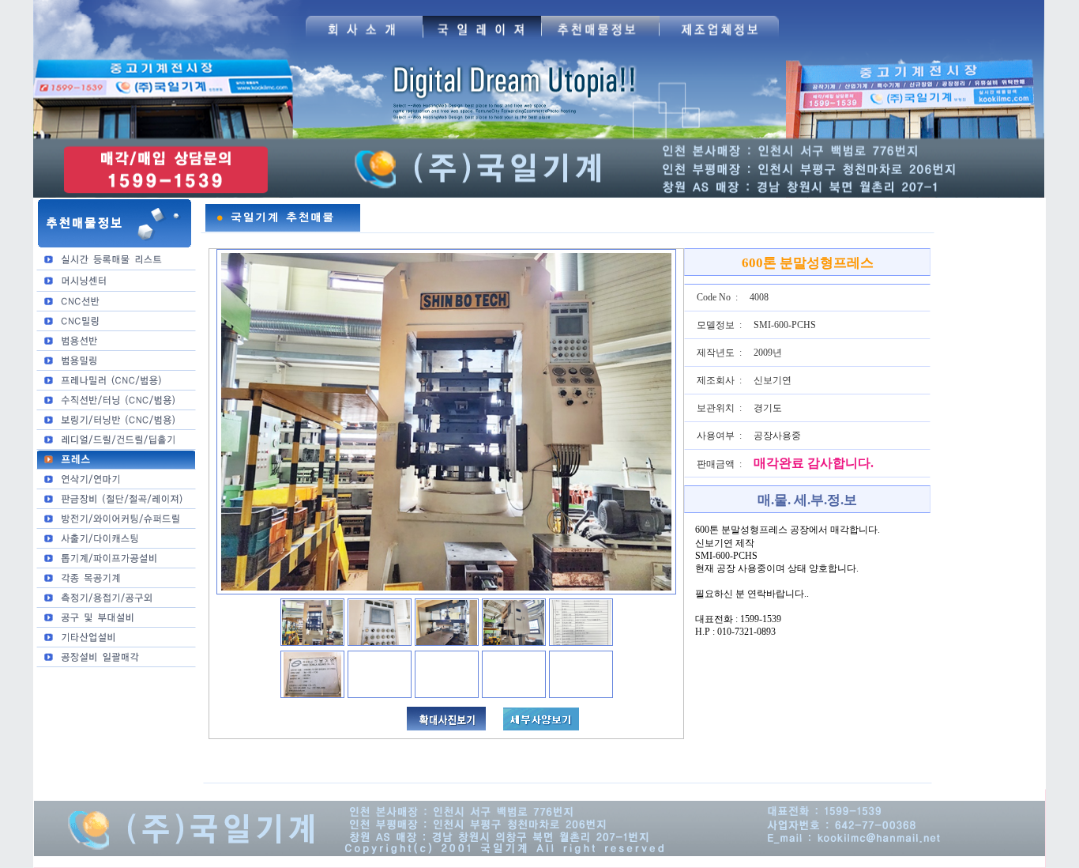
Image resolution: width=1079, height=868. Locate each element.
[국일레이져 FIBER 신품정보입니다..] (482, 40)
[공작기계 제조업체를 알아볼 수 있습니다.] (719, 40)
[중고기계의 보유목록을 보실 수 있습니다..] (600, 40)
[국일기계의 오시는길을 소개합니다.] (364, 40)
